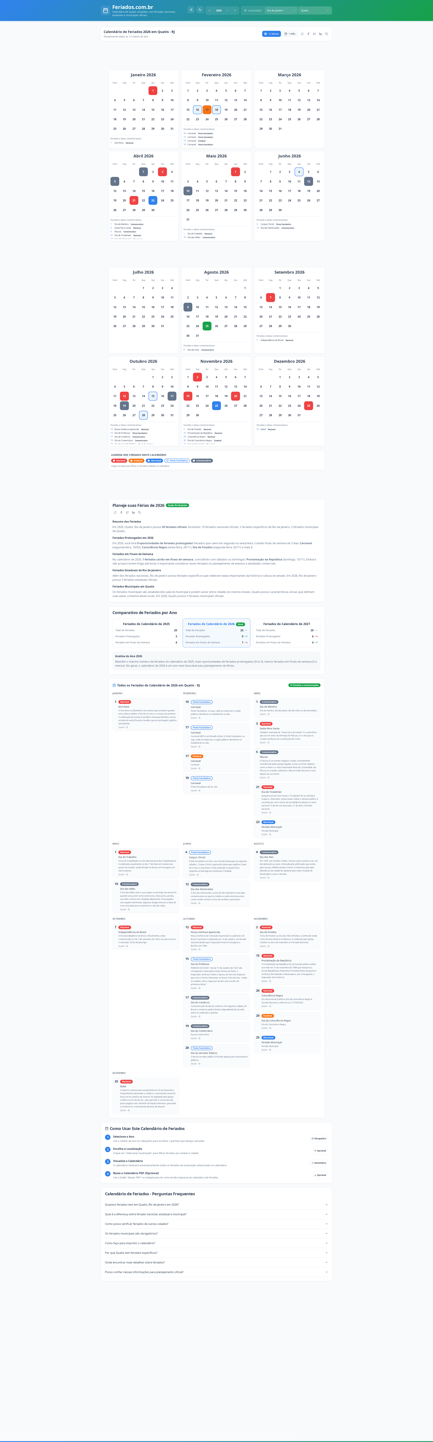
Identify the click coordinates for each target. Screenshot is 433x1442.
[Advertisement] (218, 57)
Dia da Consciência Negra (200, 440)
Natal (263, 429)
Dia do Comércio (122, 436)
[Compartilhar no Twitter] (314, 34)
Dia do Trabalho (195, 233)
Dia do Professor (122, 433)
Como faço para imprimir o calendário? (130, 1243)
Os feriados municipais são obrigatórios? (131, 1233)
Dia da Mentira (122, 224)
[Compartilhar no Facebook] (308, 34)
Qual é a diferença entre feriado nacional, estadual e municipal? (145, 1214)
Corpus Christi (267, 224)
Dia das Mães (194, 237)
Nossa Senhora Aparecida (127, 429)
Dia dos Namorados (270, 227)
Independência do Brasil (272, 340)
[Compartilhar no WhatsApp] (302, 34)
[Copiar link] (326, 34)
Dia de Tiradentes (123, 235)
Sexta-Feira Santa (123, 227)
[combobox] (222, 10)
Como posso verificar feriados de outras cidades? (136, 1224)
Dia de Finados (194, 429)
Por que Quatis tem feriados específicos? (131, 1253)
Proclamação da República (200, 433)
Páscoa (118, 231)
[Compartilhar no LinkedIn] (320, 34)
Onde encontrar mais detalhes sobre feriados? (135, 1262)
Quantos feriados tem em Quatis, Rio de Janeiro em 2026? (142, 1204)
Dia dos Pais (193, 349)
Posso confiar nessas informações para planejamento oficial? (144, 1272)
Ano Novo (119, 142)
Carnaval (192, 133)
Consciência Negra (196, 436)
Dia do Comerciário (124, 440)
